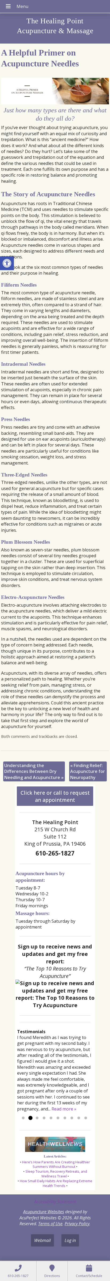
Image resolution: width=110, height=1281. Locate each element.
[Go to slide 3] (37, 1118)
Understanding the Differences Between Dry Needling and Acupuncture (34, 771)
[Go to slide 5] (51, 1118)
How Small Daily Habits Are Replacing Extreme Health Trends (56, 1183)
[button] (7, 263)
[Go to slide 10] (85, 1118)
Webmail (42, 1240)
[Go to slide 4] (44, 1118)
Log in (70, 1240)
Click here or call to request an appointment (55, 796)
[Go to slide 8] (71, 1118)
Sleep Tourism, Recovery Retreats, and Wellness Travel (56, 1173)
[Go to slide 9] (78, 1118)
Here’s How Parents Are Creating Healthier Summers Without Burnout (56, 1164)
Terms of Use (50, 1224)
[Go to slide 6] (58, 1118)
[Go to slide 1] (23, 1118)
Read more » (64, 1109)
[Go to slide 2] (30, 1118)
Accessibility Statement (55, 1202)
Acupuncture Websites (43, 1212)
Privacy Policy (77, 1224)
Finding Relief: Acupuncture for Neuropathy (87, 771)
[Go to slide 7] (65, 1118)
